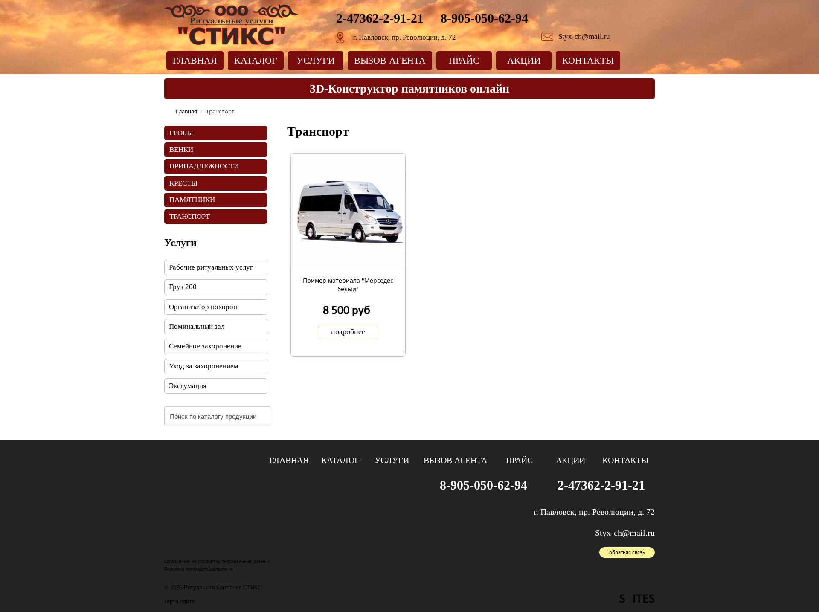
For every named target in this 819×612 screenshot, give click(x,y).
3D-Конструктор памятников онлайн (409, 88)
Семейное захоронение (205, 346)
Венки (181, 149)
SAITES (637, 599)
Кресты (183, 183)
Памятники (192, 200)
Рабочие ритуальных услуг (211, 267)
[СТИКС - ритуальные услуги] (231, 24)
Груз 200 (183, 287)
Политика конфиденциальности (198, 569)
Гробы (181, 133)
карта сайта (179, 601)
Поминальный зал (196, 326)
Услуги (315, 60)
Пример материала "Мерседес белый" (348, 284)
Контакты (588, 60)
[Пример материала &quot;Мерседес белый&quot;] (348, 210)
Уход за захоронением (203, 366)
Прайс (464, 60)
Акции (524, 60)
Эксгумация (187, 386)
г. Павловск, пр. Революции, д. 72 (404, 37)
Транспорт (189, 216)
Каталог (255, 60)
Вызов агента (390, 60)
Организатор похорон (203, 307)
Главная (195, 60)
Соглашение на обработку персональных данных (217, 561)
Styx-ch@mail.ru (584, 36)
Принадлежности (204, 166)
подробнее (348, 331)
